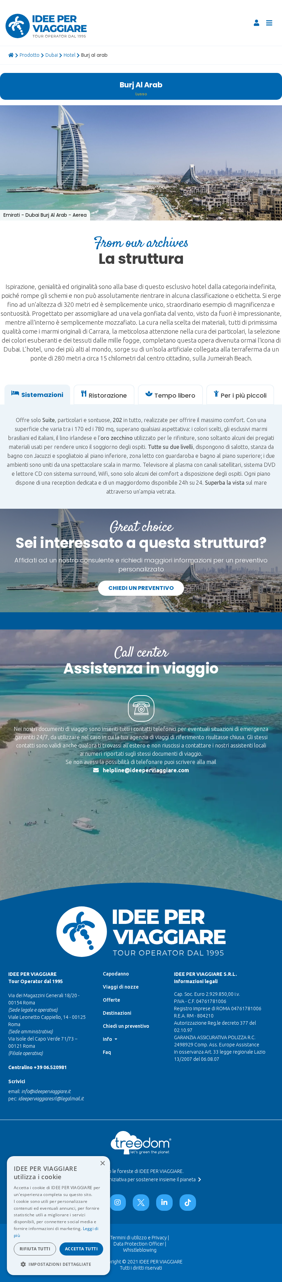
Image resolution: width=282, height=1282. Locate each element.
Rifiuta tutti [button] (35, 1249)
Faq (107, 1052)
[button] (58, 1264)
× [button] (102, 1163)
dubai (51, 55)
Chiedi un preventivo (141, 588)
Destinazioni (117, 1013)
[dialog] (58, 1215)
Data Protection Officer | (139, 1244)
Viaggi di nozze (121, 987)
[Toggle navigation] (269, 23)
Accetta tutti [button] (81, 1249)
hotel (69, 55)
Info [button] (108, 1039)
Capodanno (116, 974)
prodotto (30, 55)
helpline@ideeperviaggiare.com (146, 770)
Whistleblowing (139, 1250)
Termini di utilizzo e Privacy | (139, 1237)
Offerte (111, 1000)
